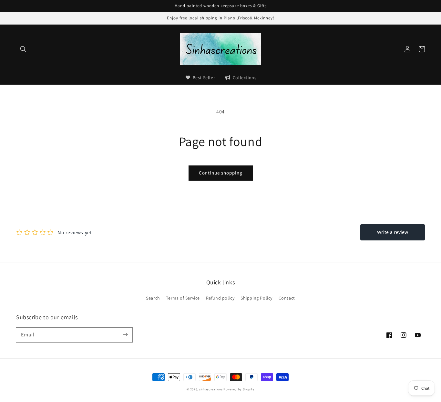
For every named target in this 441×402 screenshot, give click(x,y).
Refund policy (220, 298)
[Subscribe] (125, 335)
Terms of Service (183, 298)
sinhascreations (211, 389)
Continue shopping (220, 173)
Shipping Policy (256, 298)
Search (153, 298)
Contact (287, 298)
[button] (23, 49)
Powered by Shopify (238, 389)
